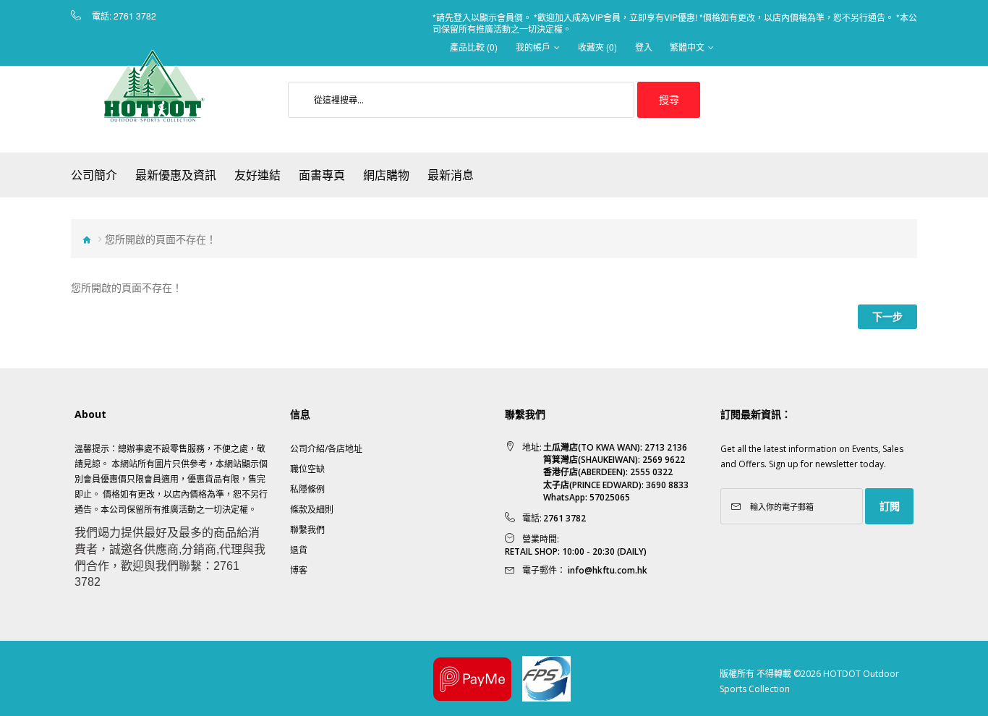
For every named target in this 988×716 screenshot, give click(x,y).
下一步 (887, 316)
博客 (298, 570)
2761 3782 (135, 16)
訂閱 (890, 506)
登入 (643, 47)
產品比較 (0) (474, 47)
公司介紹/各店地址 (326, 449)
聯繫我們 (307, 530)
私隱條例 (307, 489)
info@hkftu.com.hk (607, 570)
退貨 (298, 550)
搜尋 (669, 99)
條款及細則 (311, 509)
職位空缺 (307, 469)
